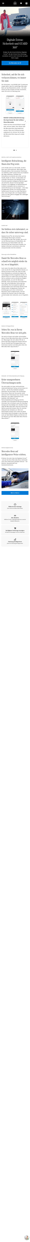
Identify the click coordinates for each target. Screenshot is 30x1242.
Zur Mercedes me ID (15, 63)
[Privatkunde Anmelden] (26, 3)
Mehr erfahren (15, 493)
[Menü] (3, 3)
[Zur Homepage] (15, 3)
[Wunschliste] (21, 3)
